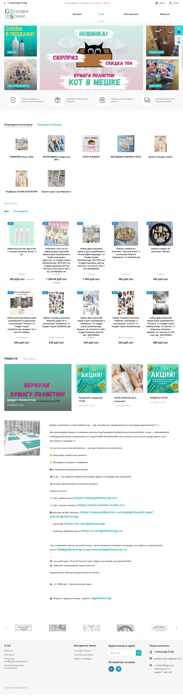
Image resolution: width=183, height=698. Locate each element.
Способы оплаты (82, 650)
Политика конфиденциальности (16, 660)
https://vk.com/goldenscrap (84, 524)
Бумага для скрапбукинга (56, 191)
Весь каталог (11, 203)
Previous (6, 628)
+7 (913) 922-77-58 (164, 651)
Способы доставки (83, 654)
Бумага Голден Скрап (161, 156)
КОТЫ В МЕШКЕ (91, 156)
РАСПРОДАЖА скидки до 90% (56, 158)
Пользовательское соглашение (14, 666)
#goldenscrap (101, 598)
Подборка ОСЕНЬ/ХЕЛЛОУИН (21, 191)
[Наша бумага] (162, 74)
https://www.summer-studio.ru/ (101, 505)
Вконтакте (111, 669)
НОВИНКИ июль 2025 (21, 156)
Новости (8, 650)
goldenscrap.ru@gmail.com (167, 658)
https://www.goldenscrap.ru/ (95, 498)
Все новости (30, 358)
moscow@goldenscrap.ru (109, 549)
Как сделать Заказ (85, 645)
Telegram (118, 669)
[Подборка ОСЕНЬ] (162, 41)
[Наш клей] (20, 41)
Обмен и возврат (83, 658)
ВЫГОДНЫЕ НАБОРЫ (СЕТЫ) (126, 156)
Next (177, 628)
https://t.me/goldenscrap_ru (102, 531)
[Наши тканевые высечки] (20, 74)
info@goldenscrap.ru (71, 549)
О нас (7, 645)
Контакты (9, 654)
